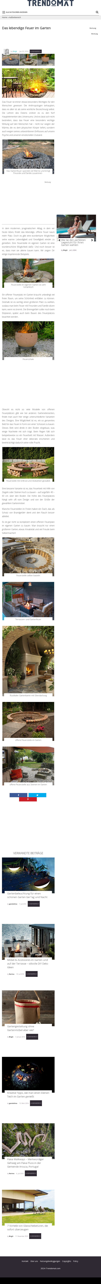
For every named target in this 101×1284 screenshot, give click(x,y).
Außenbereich (15, 17)
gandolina (13, 904)
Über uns (34, 1261)
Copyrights (66, 1261)
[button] (59, 240)
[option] (76, 241)
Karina (11, 974)
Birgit (15, 51)
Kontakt (25, 1261)
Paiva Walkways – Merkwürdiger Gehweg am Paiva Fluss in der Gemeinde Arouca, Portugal (25, 1163)
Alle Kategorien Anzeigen (16, 12)
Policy (75, 1261)
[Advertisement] (50, 42)
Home (4, 17)
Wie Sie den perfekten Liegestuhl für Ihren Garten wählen (73, 242)
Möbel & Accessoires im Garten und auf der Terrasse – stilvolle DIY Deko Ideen (27, 963)
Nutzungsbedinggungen (50, 1261)
